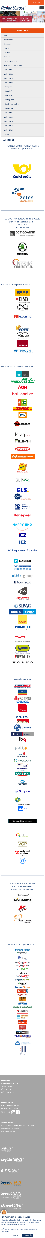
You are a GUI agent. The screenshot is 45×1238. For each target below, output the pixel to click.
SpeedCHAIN (22, 30)
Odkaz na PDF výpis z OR (10, 1128)
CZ (33, 2)
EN (39, 2)
